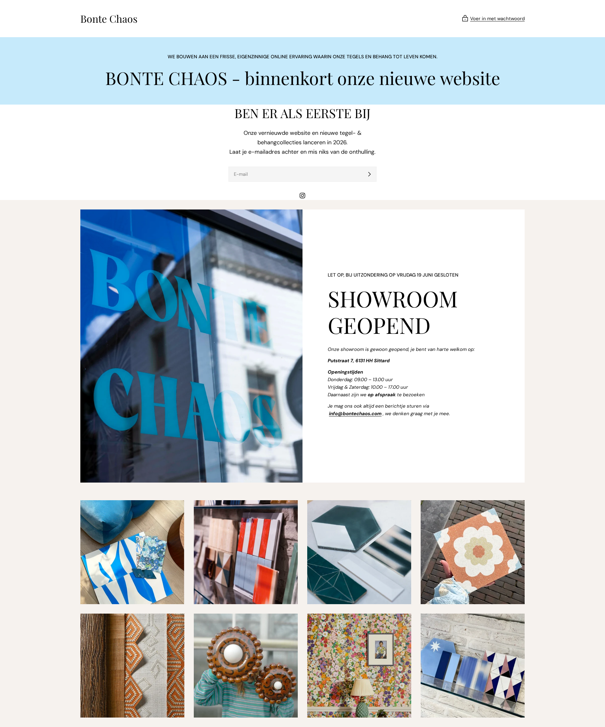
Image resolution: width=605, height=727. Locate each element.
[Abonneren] (369, 174)
